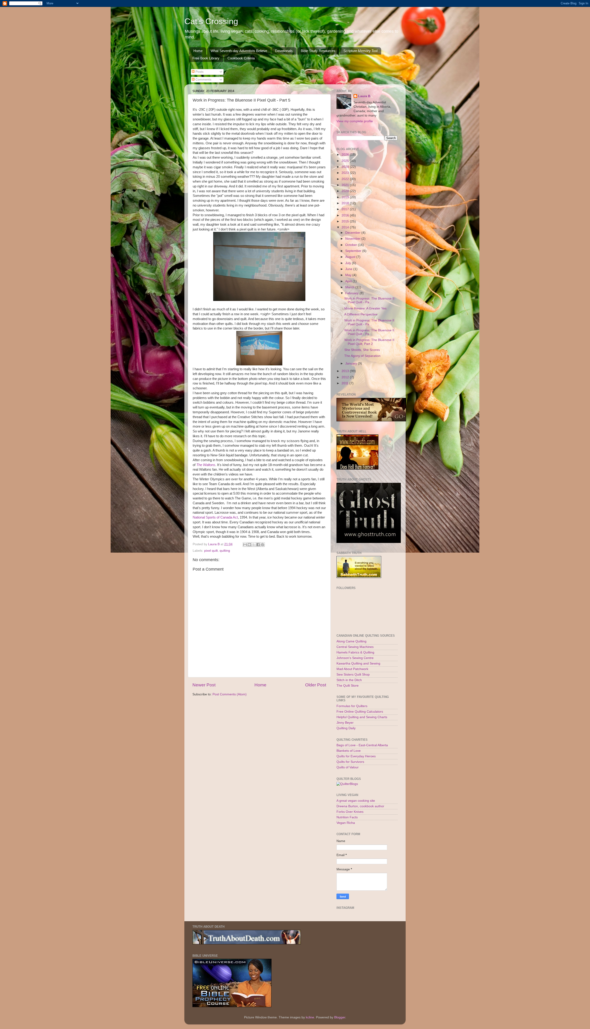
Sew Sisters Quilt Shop (353, 674)
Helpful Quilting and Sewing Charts (361, 717)
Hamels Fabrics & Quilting (355, 652)
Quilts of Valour (347, 767)
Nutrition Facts (347, 817)
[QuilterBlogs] (347, 784)
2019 (346, 197)
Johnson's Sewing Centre (355, 658)
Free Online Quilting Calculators (359, 711)
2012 (346, 377)
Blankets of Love (348, 750)
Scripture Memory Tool (360, 51)
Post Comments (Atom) (229, 694)
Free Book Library (205, 58)
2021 (346, 185)
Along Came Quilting (351, 641)
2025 (346, 161)
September (353, 251)
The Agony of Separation (362, 356)
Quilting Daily (346, 728)
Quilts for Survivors (350, 762)
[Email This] (245, 544)
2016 (346, 215)
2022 (346, 179)
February (352, 293)
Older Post (315, 684)
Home (198, 51)
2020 (346, 191)
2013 (346, 371)
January (351, 363)
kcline (310, 1017)
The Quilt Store (347, 685)
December (353, 232)
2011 (345, 383)
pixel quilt (211, 550)
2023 (346, 173)
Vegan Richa (345, 823)
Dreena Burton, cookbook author (360, 806)
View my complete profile (354, 121)
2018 (346, 203)
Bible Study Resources (318, 51)
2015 (346, 221)
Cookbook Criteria (241, 58)
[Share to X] (253, 544)
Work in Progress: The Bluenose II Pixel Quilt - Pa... (369, 300)
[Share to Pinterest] (262, 544)
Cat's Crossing (211, 21)
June (349, 269)
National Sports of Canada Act (215, 517)
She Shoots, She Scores (362, 350)
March (350, 287)
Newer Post (203, 684)
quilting (225, 550)
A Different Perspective (361, 314)
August (350, 257)
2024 (346, 167)
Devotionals (284, 51)
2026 (346, 154)
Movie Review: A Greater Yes (365, 308)
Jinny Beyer (345, 722)
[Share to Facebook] (258, 544)
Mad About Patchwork (352, 669)
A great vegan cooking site (355, 800)
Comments (203, 79)
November (353, 238)
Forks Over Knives (349, 811)
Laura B (364, 96)
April (349, 281)
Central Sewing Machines (355, 647)
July (348, 263)
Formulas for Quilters (351, 706)
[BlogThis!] (249, 544)
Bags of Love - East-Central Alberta (362, 745)
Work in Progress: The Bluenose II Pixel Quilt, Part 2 (369, 341)
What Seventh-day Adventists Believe (239, 51)
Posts (199, 71)
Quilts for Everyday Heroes (356, 756)
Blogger (339, 1017)
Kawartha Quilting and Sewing (358, 663)
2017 (346, 209)
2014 (346, 227)
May (348, 275)
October (351, 245)
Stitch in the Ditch (349, 680)
